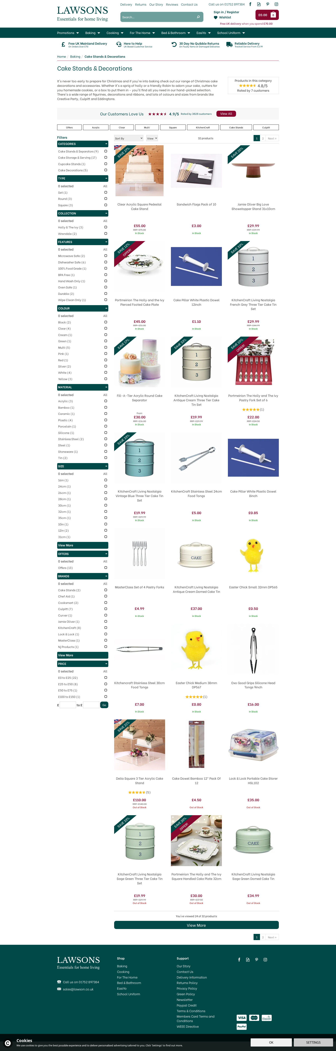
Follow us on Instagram (276, 4)
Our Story (184, 966)
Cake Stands (236, 127)
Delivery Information (192, 977)
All (105, 186)
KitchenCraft (203, 127)
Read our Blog (258, 4)
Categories (67, 143)
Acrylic (96, 127)
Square (173, 127)
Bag (274, 15)
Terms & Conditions (191, 1011)
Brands (63, 576)
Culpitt (266, 127)
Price (62, 663)
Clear (122, 127)
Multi (147, 127)
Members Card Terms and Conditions (195, 1018)
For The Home (127, 977)
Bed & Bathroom (129, 982)
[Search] (198, 17)
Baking (122, 966)
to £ (79, 705)
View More (196, 925)
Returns (140, 4)
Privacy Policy (187, 988)
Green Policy (186, 994)
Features (65, 241)
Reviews (172, 4)
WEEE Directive (188, 1026)
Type (61, 178)
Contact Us (185, 971)
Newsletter (184, 999)
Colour (64, 308)
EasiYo (122, 988)
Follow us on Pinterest (267, 4)
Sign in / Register (226, 12)
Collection (67, 213)
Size (61, 466)
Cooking (123, 971)
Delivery (126, 4)
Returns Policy (187, 982)
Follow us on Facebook (250, 4)
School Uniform (128, 994)
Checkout (263, 15)
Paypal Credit (187, 1005)
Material (65, 387)
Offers (63, 553)
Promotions (65, 32)
